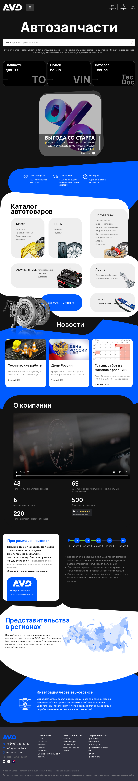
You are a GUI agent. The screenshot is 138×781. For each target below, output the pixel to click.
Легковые (58, 229)
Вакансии (42, 750)
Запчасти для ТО (71, 741)
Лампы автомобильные (106, 275)
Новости (42, 744)
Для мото (42, 276)
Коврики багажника (104, 224)
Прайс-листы (94, 756)
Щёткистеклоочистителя (109, 301)
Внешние (42, 273)
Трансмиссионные (25, 232)
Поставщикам (94, 744)
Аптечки (99, 241)
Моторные (21, 229)
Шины (58, 224)
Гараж (66, 750)
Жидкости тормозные (106, 230)
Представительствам (98, 747)
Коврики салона (103, 220)
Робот (91, 753)
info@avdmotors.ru (17, 748)
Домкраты (100, 244)
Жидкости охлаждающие (107, 227)
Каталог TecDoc (71, 747)
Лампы (100, 270)
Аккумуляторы (26, 270)
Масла (20, 224)
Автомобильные (45, 270)
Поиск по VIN (69, 744)
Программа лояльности (93, 740)
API (89, 750)
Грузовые (58, 232)
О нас (41, 738)
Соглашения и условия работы (49, 755)
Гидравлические (23, 236)
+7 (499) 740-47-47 (17, 743)
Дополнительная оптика (107, 278)
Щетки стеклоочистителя (108, 234)
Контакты (42, 741)
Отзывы (41, 747)
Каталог (67, 738)
